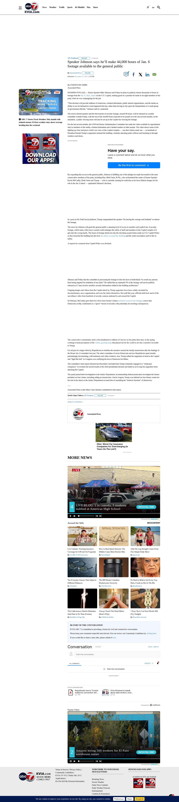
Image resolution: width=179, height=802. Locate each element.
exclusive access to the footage (130, 301)
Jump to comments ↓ (75, 402)
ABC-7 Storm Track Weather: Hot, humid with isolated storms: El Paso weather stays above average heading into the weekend (40, 122)
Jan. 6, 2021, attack (88, 95)
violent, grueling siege (103, 343)
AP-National (88, 395)
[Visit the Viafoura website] (155, 705)
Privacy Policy (75, 770)
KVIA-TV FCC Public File (66, 775)
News (44, 7)
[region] (114, 676)
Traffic (62, 7)
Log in (150, 646)
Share (95, 7)
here (114, 638)
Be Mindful (79, 7)
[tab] (74, 663)
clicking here (151, 633)
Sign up (156, 646)
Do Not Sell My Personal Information (69, 781)
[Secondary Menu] (22, 7)
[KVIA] (32, 7)
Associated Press (75, 73)
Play (88, 7)
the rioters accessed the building (113, 236)
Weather (52, 7)
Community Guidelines (64, 772)
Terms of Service (61, 770)
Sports (69, 7)
